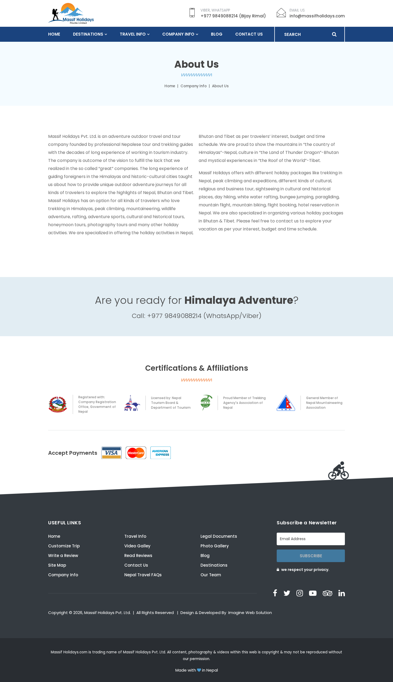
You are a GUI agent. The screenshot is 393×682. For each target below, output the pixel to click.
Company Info (178, 34)
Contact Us (249, 34)
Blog (216, 34)
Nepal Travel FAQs (143, 575)
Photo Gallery (215, 546)
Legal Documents (219, 536)
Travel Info (133, 34)
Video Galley (137, 546)
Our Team (211, 575)
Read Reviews (138, 555)
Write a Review (63, 555)
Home (54, 34)
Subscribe (311, 556)
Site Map (57, 565)
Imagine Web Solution (250, 612)
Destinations (88, 34)
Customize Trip (64, 546)
